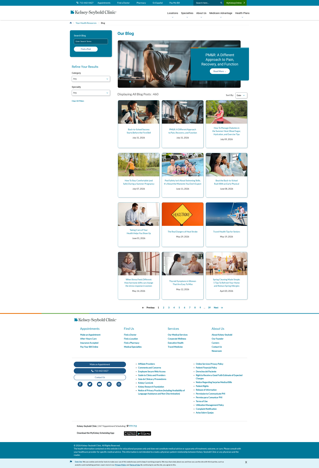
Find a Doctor (123, 3)
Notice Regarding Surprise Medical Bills (214, 382)
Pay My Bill (174, 3)
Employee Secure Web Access (151, 371)
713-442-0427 (85, 3)
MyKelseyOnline (234, 3)
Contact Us (217, 346)
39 (209, 307)
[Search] (221, 3)
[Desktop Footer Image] (95, 320)
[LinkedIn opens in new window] (109, 384)
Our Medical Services (178, 334)
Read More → (219, 71)
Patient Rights (202, 386)
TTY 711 (133, 426)
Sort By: (230, 95)
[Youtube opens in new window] (99, 384)
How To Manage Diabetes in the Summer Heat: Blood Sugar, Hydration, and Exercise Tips (226, 131)
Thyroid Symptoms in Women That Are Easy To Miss (182, 283)
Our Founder (218, 338)
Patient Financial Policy (206, 367)
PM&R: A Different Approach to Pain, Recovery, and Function (182, 131)
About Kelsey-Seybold (222, 334)
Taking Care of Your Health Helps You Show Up (139, 232)
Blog (103, 23)
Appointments (104, 3)
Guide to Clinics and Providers (151, 375)
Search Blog (80, 35)
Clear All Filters (78, 101)
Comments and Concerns (149, 367)
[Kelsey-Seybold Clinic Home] (95, 13)
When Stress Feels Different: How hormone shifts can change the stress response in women (138, 282)
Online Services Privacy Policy (209, 364)
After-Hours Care (88, 338)
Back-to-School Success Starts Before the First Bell (139, 131)
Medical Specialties (133, 346)
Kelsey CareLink (145, 383)
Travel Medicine (175, 346)
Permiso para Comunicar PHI (209, 397)
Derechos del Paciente (206, 371)
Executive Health (175, 342)
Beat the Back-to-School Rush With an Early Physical (226, 182)
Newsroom (217, 351)
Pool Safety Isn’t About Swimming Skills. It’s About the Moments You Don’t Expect (182, 182)
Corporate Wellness (177, 338)
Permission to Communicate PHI (210, 393)
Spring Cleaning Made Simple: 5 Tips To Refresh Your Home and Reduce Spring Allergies (226, 282)
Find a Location (131, 338)
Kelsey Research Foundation (151, 386)
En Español (158, 3)
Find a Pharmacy (131, 342)
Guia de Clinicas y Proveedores (152, 379)
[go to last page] (221, 307)
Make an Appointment (90, 334)
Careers (215, 342)
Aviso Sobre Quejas (205, 412)
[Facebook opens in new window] (80, 384)
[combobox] (91, 41)
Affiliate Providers (146, 364)
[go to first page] (143, 307)
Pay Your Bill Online (89, 346)
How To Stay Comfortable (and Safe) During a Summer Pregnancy (138, 182)
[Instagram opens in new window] (119, 384)
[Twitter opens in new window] (90, 384)
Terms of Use (202, 401)
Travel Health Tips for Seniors (226, 231)
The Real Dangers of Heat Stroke (183, 231)
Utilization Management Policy (210, 405)
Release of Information (206, 389)
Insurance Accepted (89, 342)
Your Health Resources (86, 23)
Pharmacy (141, 3)
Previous (151, 307)
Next (216, 307)
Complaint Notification (206, 409)
